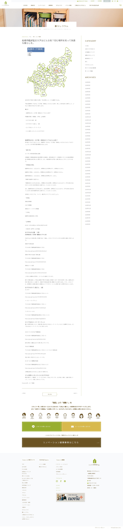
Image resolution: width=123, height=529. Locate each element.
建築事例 (51, 5)
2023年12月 (88, 151)
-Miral (23, 492)
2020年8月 (87, 214)
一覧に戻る (49, 394)
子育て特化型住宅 (93, 5)
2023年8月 (87, 161)
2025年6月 (87, 98)
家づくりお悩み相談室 (90, 68)
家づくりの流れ (26, 476)
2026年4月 (87, 88)
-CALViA (24, 490)
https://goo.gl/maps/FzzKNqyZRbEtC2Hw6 (35, 368)
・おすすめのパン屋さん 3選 (32, 124)
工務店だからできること (80, 5)
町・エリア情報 (30, 383)
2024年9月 (87, 126)
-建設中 (24, 507)
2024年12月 (88, 117)
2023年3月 (87, 177)
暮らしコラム (25, 512)
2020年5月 (87, 224)
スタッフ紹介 (59, 466)
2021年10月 (88, 192)
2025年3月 (87, 107)
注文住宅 (25, 5)
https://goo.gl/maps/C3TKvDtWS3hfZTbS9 (35, 262)
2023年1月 (87, 183)
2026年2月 (87, 95)
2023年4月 (87, 173)
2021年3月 (87, 196)
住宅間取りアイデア (90, 52)
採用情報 (100, 1)
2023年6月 (87, 167)
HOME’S (58, 488)
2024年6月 (87, 136)
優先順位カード (89, 58)
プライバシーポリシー (61, 474)
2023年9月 (87, 158)
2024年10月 (88, 123)
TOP (23, 464)
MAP (90, 480)
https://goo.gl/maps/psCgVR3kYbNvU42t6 (35, 339)
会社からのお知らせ (90, 49)
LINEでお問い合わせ (43, 426)
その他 (86, 46)
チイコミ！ (59, 490)
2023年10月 (88, 154)
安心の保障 (24, 482)
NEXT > (75, 393)
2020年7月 (87, 218)
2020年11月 (88, 208)
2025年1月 (87, 113)
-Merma (24, 495)
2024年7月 (87, 132)
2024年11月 (88, 120)
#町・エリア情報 (37, 36)
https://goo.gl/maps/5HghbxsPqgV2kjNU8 (35, 318)
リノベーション (41, 5)
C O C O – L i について (62, 464)
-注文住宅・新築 (26, 502)
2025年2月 (87, 110)
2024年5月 (87, 139)
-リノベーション (26, 505)
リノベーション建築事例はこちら (61, 442)
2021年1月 (87, 202)
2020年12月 (88, 205)
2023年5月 (87, 170)
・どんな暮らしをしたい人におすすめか (34, 131)
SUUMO (58, 485)
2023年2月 (87, 180)
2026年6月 (87, 82)
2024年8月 (87, 129)
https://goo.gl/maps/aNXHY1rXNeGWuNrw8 (35, 251)
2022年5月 (87, 186)
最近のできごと (43, 466)
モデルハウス (59, 5)
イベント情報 (68, 5)
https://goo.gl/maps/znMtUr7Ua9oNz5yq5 (35, 307)
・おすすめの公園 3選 (30, 120)
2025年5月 (87, 101)
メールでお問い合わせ (83, 426)
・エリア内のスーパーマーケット (33, 127)
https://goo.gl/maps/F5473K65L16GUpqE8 (35, 353)
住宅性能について (26, 485)
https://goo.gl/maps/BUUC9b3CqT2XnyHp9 (35, 272)
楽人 (86, 61)
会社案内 (93, 1)
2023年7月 (87, 164)
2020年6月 (87, 221)
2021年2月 (87, 199)
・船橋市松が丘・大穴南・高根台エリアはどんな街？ (38, 113)
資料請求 (107, 1)
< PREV (23, 393)
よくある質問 (59, 469)
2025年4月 (87, 104)
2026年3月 (87, 91)
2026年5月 (87, 85)
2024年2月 (87, 145)
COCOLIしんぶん (89, 64)
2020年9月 (87, 211)
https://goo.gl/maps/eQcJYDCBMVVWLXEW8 (36, 297)
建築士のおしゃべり (90, 55)
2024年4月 (87, 142)
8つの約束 (24, 469)
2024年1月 (87, 148)
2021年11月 (88, 189)
